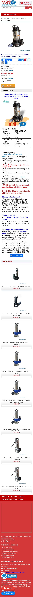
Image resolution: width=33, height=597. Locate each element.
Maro (23, 177)
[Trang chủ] (2, 19)
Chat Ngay (9, 593)
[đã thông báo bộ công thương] (9, 578)
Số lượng (3, 81)
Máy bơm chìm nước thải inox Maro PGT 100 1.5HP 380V (16, 343)
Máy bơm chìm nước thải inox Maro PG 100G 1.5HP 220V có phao (16, 401)
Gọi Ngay (9, 588)
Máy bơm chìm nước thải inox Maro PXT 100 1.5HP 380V (16, 459)
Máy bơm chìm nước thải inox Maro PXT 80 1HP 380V (16, 487)
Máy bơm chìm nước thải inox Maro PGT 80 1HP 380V (16, 372)
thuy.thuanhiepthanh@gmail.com (14, 572)
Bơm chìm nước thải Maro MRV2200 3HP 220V (16, 287)
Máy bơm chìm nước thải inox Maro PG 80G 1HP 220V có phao (16, 430)
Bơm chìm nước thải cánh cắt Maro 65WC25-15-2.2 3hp (16, 315)
